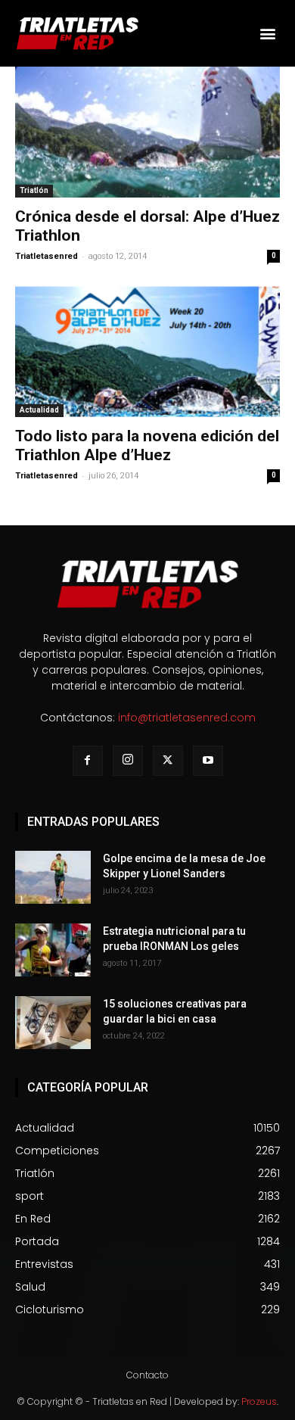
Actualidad (39, 410)
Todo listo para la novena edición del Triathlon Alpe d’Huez (147, 445)
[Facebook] (88, 761)
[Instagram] (128, 761)
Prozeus (259, 1401)
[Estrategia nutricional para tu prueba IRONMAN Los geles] (53, 949)
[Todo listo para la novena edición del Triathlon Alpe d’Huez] (147, 351)
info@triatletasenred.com (187, 717)
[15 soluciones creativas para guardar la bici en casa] (53, 1022)
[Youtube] (208, 761)
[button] (267, 33)
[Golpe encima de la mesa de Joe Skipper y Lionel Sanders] (53, 877)
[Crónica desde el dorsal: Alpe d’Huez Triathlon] (147, 132)
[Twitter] (168, 761)
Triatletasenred (46, 256)
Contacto (147, 1375)
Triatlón (34, 190)
